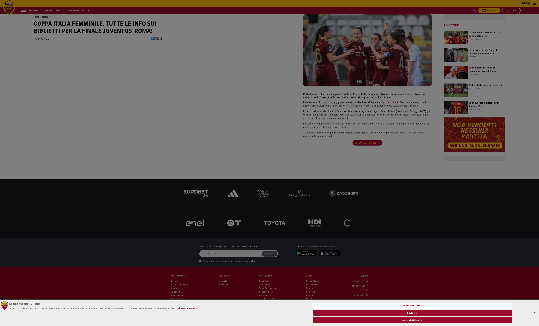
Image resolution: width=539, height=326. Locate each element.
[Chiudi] (534, 312)
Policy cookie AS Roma (186, 308)
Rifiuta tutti (412, 313)
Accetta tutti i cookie (412, 320)
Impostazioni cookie (412, 305)
